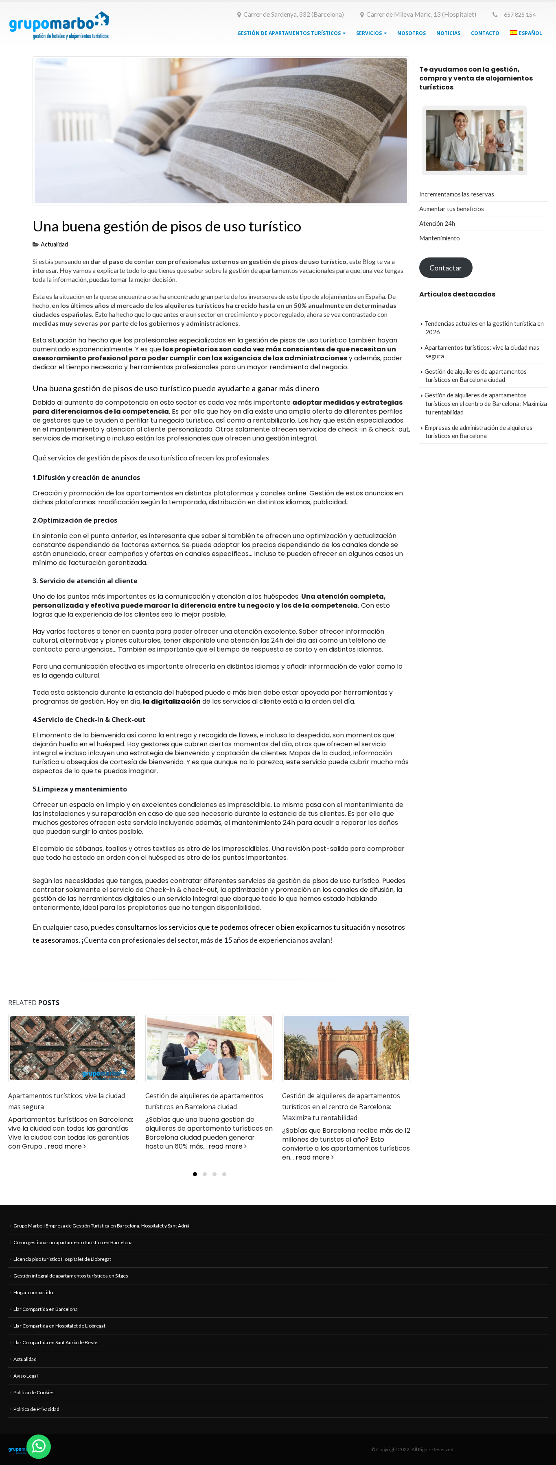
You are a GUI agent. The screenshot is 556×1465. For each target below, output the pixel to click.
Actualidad (54, 244)
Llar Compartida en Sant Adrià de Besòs (56, 1351)
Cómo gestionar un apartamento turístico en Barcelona (73, 1251)
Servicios (369, 33)
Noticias (448, 33)
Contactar (445, 267)
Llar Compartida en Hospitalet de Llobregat (59, 1335)
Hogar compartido (33, 1301)
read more (89, 1146)
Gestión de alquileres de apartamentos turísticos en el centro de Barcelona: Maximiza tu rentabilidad (204, 1106)
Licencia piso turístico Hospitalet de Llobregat (62, 1268)
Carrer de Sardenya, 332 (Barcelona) (293, 14)
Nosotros (411, 33)
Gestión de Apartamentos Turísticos (289, 33)
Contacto (485, 33)
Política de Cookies (34, 1401)
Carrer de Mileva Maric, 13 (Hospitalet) (421, 14)
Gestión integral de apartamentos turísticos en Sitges (70, 1285)
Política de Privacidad (36, 1418)
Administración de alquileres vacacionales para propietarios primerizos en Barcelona (345, 1106)
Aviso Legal (25, 1385)
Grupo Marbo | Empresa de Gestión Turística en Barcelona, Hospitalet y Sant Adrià (101, 1235)
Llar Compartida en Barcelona (45, 1318)
